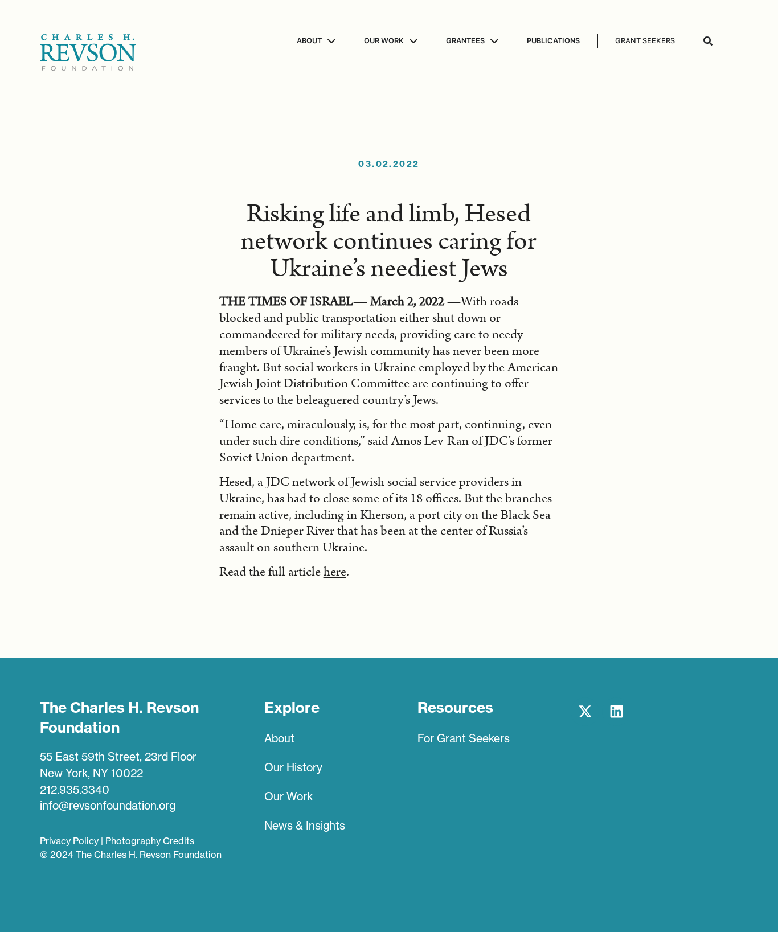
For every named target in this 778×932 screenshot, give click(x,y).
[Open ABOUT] (330, 41)
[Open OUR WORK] (412, 41)
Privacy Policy (69, 841)
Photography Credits (149, 841)
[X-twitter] (585, 711)
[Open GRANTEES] (493, 41)
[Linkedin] (616, 711)
